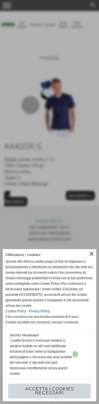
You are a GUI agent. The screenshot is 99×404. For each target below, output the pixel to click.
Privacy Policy (39, 311)
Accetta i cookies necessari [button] (49, 391)
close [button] (91, 253)
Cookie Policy (16, 311)
